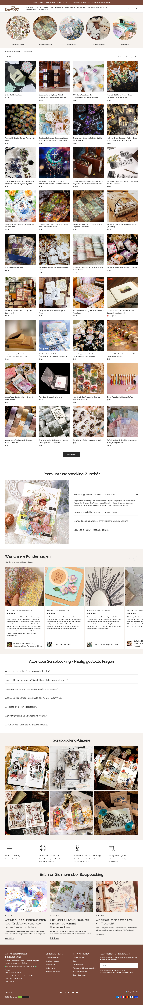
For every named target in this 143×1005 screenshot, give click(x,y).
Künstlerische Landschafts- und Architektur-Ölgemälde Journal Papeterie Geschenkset (53, 355)
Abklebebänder (71, 44)
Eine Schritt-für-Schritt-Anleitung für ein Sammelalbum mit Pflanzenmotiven (70, 923)
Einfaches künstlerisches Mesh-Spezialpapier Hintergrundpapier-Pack (122, 441)
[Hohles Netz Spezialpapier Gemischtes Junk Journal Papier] (88, 249)
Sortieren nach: (122, 57)
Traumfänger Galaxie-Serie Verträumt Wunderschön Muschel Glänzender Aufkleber (54, 182)
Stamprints (13, 997)
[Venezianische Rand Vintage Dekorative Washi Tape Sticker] (20, 421)
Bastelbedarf (125, 44)
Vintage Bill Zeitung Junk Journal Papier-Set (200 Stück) (121, 225)
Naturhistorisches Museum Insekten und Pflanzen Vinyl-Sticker (86, 398)
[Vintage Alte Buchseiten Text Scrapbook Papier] (54, 292)
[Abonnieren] (136, 965)
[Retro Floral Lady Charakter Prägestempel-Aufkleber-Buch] (20, 206)
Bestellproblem (50, 964)
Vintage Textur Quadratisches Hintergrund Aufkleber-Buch (19, 398)
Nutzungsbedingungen (80, 971)
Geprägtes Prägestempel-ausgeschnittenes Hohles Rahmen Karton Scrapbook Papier (53, 139)
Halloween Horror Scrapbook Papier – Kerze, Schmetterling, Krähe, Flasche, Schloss (122, 139)
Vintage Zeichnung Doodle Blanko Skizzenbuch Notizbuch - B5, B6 (16, 355)
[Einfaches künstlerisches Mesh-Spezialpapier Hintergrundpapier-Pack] (122, 421)
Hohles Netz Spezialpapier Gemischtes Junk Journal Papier (88, 269)
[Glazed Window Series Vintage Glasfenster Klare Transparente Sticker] (54, 206)
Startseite (8, 51)
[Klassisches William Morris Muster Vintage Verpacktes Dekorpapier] (88, 206)
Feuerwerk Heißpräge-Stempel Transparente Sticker (20, 139)
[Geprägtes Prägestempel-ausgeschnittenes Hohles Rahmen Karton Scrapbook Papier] (54, 119)
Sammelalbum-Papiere (45, 44)
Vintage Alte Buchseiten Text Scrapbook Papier (52, 312)
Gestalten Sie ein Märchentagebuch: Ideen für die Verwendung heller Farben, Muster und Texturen (25, 923)
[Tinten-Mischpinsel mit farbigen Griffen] (122, 378)
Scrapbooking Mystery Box (14, 267)
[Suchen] (128, 8)
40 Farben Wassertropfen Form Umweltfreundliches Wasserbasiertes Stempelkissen (85, 96)
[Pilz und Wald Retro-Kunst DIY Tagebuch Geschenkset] (20, 292)
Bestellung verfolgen (52, 961)
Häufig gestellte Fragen (53, 971)
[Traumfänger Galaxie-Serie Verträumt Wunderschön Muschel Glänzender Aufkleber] (54, 162)
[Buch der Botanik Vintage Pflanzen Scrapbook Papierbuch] (88, 292)
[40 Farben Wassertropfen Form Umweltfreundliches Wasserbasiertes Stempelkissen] (88, 76)
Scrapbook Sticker (18, 44)
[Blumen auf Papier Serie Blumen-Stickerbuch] (122, 249)
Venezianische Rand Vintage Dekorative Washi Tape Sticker (18, 441)
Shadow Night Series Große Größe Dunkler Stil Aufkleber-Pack (87, 139)
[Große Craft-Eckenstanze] (20, 76)
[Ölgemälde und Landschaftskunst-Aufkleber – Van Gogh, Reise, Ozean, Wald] (54, 421)
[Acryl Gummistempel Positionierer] (54, 378)
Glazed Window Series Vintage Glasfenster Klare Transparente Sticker (53, 225)
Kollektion (17, 51)
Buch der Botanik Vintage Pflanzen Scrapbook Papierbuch (88, 312)
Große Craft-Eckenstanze (13, 95)
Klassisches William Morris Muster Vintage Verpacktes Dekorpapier (87, 225)
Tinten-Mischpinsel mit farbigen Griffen (120, 397)
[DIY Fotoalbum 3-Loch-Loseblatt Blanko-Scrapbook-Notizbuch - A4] (122, 292)
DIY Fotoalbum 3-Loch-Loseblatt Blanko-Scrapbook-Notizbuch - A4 (120, 312)
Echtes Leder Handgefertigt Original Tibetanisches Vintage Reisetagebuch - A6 (53, 96)
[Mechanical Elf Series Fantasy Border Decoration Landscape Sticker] (122, 76)
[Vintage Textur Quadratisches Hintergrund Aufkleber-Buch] (20, 378)
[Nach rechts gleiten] (135, 558)
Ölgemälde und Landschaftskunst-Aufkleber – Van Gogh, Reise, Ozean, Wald (54, 441)
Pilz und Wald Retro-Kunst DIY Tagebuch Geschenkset (18, 312)
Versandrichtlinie (78, 964)
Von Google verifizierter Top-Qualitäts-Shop (21, 966)
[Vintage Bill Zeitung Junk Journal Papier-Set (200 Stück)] (122, 206)
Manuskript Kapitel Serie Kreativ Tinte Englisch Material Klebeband (122, 182)
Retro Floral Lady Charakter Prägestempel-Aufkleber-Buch (19, 225)
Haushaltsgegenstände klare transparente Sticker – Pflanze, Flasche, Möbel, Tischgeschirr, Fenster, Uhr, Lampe (87, 355)
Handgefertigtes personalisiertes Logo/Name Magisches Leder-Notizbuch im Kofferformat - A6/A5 (88, 182)
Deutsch (7, 992)
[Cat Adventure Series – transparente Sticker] (88, 421)
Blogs (75, 961)
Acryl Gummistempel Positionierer (50, 397)
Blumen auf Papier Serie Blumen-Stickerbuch (122, 267)
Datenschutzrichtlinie (79, 975)
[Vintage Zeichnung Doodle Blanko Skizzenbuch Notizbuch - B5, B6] (20, 335)
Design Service (50, 968)
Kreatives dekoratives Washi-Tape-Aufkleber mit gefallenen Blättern (122, 355)
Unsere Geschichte (79, 957)
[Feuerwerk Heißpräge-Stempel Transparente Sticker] (20, 119)
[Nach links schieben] (130, 558)
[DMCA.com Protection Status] (23, 997)
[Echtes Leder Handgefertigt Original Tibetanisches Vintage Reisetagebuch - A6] (54, 76)
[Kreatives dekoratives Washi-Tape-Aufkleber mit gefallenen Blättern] (122, 335)
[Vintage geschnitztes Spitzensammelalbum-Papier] (54, 249)
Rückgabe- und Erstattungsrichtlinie (84, 968)
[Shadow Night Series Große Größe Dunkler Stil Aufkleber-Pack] (88, 119)
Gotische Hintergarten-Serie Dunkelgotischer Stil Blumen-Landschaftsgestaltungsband (20, 182)
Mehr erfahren (9, 938)
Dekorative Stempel (98, 44)
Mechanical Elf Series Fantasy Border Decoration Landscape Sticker (119, 96)
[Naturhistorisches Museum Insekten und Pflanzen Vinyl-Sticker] (88, 378)
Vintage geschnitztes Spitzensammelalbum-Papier (53, 269)
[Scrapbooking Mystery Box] (20, 249)
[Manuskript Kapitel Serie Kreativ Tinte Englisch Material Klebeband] (122, 162)
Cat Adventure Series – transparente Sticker (87, 440)
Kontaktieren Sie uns (52, 957)
